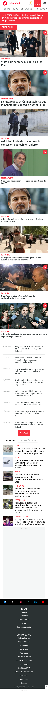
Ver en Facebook (5, 602)
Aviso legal (24, 679)
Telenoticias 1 (7, 98)
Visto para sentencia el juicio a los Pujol (24, 43)
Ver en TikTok (28, 602)
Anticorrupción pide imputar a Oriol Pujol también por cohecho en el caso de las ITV (29, 393)
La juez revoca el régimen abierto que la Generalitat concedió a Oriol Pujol (24, 83)
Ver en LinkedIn (35, 602)
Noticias (6, 9)
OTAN (17, 458)
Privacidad (24, 675)
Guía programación (24, 627)
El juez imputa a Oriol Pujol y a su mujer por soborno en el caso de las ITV (29, 371)
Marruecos (20, 500)
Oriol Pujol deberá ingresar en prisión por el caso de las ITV (24, 162)
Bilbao (18, 472)
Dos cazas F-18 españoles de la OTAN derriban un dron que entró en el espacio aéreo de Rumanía (8, 462)
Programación (41, 9)
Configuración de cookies (24, 687)
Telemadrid (24, 616)
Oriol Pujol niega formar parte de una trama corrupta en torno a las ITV (29, 413)
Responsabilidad (24, 642)
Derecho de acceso (24, 657)
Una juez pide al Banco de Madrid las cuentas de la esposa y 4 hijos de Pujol (29, 349)
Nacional (5, 138)
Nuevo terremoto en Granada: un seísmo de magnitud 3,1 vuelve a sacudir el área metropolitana (8, 450)
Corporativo (24, 635)
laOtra (24, 623)
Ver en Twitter (12, 602)
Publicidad (24, 653)
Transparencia (24, 645)
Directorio (24, 649)
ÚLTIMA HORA (12, 15)
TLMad (15, 9)
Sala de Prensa (24, 638)
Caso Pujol (6, 59)
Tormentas (19, 486)
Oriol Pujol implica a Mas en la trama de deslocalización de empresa (24, 277)
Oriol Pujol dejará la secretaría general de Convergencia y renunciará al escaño (28, 360)
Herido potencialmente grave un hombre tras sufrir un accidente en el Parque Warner (23, 18)
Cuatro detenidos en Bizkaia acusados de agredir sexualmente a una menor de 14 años (8, 476)
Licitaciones (24, 664)
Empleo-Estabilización (24, 660)
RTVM (24, 609)
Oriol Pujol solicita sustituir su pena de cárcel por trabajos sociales (24, 201)
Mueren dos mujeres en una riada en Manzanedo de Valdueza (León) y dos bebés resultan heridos (8, 490)
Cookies (24, 683)
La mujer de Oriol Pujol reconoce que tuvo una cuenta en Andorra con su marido (24, 239)
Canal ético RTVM (24, 668)
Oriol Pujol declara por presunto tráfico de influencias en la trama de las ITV (29, 425)
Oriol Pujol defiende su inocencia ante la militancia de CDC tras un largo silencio (29, 382)
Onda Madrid (26, 9)
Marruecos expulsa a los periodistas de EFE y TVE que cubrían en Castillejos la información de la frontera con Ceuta (8, 504)
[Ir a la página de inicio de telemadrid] (11, 3)
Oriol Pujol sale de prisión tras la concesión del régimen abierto (24, 122)
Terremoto (19, 446)
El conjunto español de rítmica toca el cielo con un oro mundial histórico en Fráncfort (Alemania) (8, 521)
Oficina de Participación (24, 672)
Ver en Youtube (43, 602)
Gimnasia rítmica (22, 517)
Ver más (24, 433)
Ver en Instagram (20, 602)
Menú (44, 3)
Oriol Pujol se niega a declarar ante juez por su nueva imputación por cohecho (24, 316)
